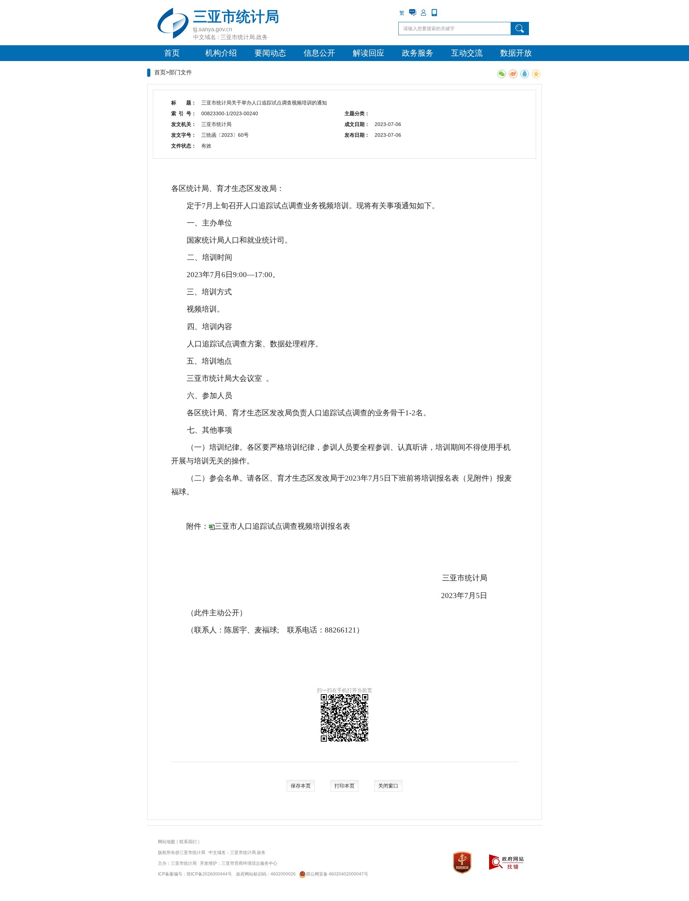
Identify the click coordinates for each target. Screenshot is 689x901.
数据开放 (516, 52)
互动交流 (467, 52)
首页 (172, 52)
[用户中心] (423, 12)
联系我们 (188, 841)
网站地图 (166, 841)
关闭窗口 (388, 786)
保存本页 (301, 786)
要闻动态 (270, 52)
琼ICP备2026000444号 (209, 874)
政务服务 (417, 52)
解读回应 (368, 52)
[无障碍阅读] (445, 12)
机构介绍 (221, 52)
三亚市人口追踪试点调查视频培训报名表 (282, 526)
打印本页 (344, 786)
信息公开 (319, 52)
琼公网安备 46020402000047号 (337, 874)
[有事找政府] (412, 12)
